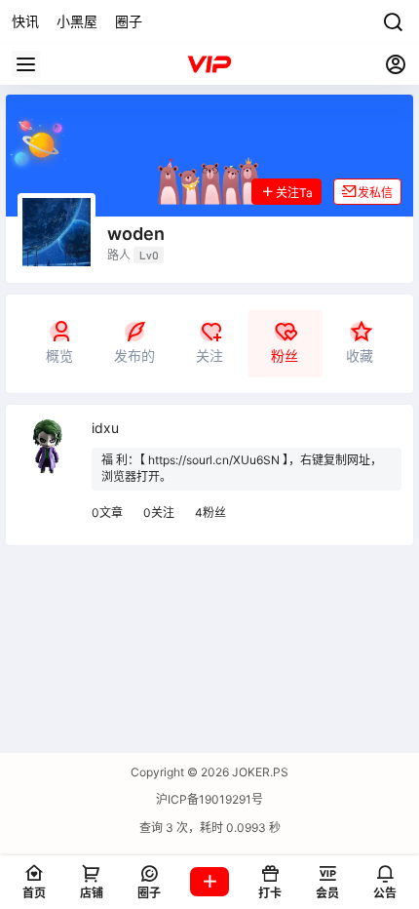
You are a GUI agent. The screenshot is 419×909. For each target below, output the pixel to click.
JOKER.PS (258, 772)
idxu (105, 427)
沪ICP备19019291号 (209, 799)
